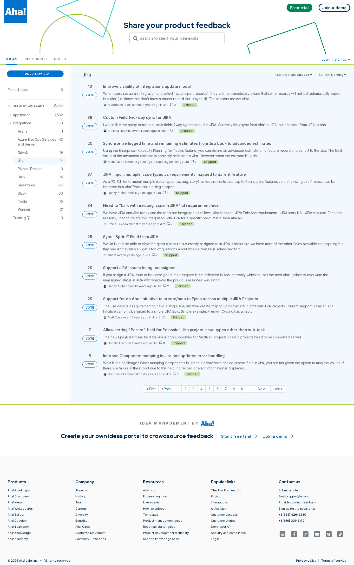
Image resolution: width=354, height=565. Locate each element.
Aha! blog (149, 490)
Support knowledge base (161, 539)
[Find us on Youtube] (317, 534)
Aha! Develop (17, 520)
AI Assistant (219, 508)
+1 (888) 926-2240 (292, 514)
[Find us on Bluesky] (329, 534)
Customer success (224, 514)
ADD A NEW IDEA (36, 74)
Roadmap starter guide (159, 526)
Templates (150, 514)
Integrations (219, 502)
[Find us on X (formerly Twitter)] (305, 534)
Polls (60, 59)
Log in (215, 539)
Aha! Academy (18, 539)
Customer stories (223, 520)
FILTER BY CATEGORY (28, 106)
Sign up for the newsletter (297, 508)
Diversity (81, 514)
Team (79, 502)
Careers (81, 508)
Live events (151, 502)
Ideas (11, 59)
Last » (278, 389)
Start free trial (239, 436)
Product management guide (163, 520)
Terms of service (333, 560)
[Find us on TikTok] (340, 534)
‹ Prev (166, 389)
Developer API (221, 526)
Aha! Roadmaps (19, 490)
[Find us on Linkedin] (282, 534)
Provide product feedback (297, 502)
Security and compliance (228, 533)
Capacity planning (168, 162)
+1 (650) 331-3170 (291, 520)
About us (81, 490)
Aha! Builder (16, 514)
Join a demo (278, 436)
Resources (36, 59)
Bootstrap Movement (90, 533)
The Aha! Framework (225, 490)
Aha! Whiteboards (20, 508)
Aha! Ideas (15, 502)
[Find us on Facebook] (294, 534)
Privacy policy (306, 560)
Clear (58, 105)
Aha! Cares (83, 526)
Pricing (216, 496)
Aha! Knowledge (19, 533)
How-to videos (153, 508)
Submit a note (288, 490)
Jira (165, 105)
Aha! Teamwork (19, 526)
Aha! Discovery (18, 496)
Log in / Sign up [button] (334, 59)
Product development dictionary (166, 533)
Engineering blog (155, 496)
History (80, 496)
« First (151, 389)
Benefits (81, 520)
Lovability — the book (90, 539)
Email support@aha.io (294, 496)
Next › (263, 389)
